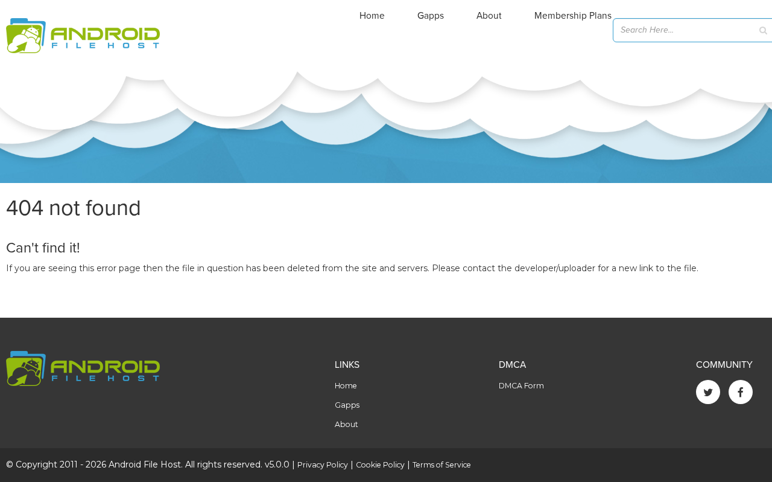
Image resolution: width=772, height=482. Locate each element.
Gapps (430, 15)
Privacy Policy (322, 464)
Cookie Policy (380, 464)
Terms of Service (442, 464)
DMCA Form (521, 385)
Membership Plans (573, 15)
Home (372, 15)
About (489, 15)
